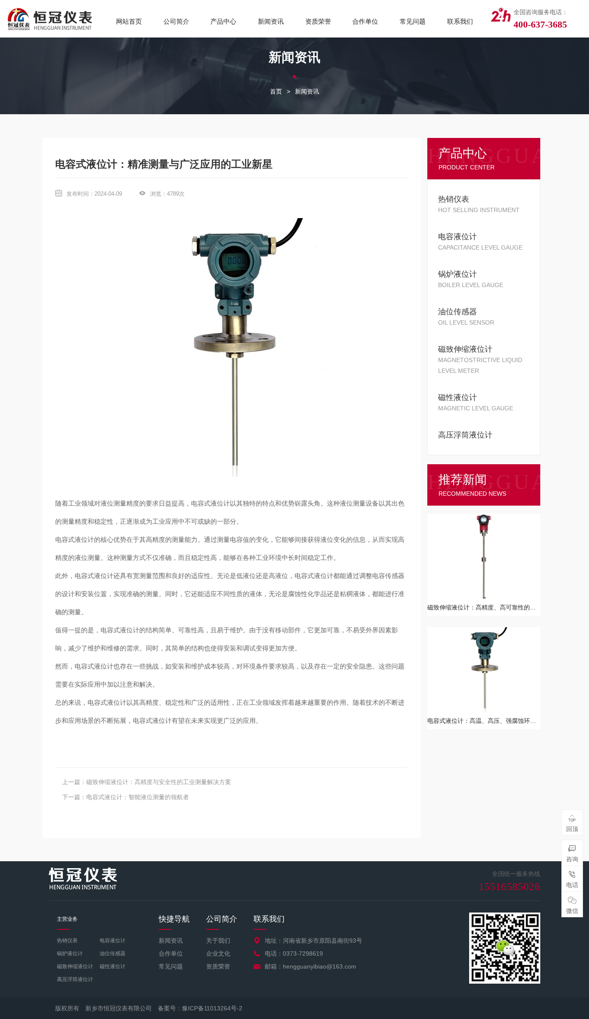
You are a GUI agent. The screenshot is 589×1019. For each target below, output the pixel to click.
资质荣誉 (318, 21)
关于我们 (218, 940)
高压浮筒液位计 (75, 979)
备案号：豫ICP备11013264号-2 (200, 1008)
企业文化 (218, 953)
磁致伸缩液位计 (75, 966)
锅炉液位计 (70, 953)
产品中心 (223, 21)
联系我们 (460, 21)
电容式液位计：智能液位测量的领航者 (137, 797)
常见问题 (413, 21)
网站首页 (129, 21)
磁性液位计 (112, 966)
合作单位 (365, 21)
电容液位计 (112, 941)
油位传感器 (112, 953)
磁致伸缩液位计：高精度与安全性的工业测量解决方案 (158, 781)
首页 (276, 91)
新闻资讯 (271, 21)
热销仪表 (67, 941)
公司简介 (176, 21)
